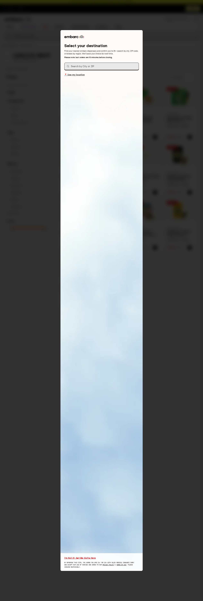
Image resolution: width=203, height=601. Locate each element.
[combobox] (101, 66)
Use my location (74, 74)
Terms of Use (121, 565)
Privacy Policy (108, 565)
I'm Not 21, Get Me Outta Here (80, 558)
